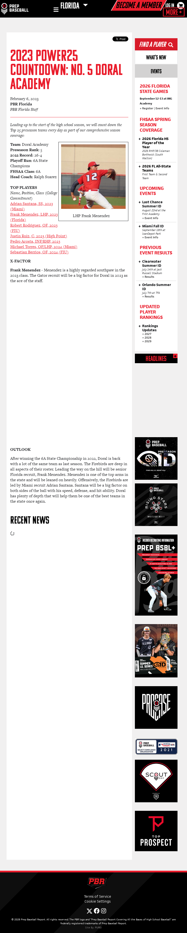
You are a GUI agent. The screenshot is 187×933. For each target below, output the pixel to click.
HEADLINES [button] (156, 359)
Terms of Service (97, 896)
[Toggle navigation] (55, 10)
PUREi (98, 927)
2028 (148, 337)
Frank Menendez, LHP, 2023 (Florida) (34, 217)
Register (147, 108)
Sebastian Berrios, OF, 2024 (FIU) (39, 252)
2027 (148, 334)
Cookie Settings (97, 901)
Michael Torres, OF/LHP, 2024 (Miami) (43, 246)
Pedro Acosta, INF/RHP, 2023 (35, 241)
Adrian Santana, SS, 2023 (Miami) (31, 206)
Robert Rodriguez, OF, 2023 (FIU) (33, 227)
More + (174, 13)
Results (149, 276)
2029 (148, 341)
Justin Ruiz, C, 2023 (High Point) (38, 236)
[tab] (156, 57)
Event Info (162, 108)
